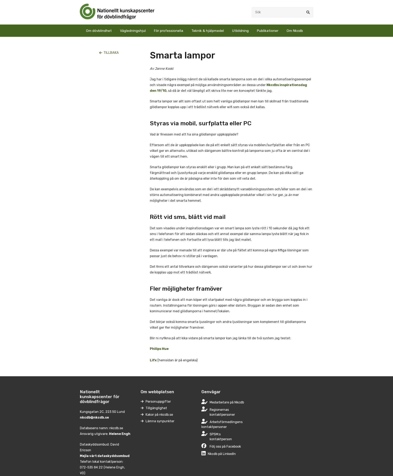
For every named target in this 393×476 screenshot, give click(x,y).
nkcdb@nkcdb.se (94, 417)
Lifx (153, 360)
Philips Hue (159, 349)
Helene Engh (119, 434)
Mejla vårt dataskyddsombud (105, 456)
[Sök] (308, 12)
